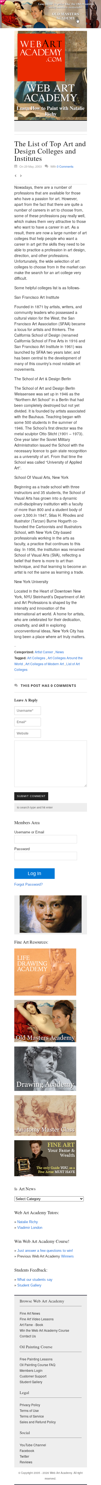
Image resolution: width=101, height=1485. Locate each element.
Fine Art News (30, 1313)
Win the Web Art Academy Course (44, 1330)
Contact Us (28, 1336)
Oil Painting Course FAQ (37, 1364)
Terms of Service (32, 1416)
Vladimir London (29, 1228)
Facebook (27, 1450)
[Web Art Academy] (39, 79)
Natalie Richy (27, 1222)
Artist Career (44, 651)
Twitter (24, 1456)
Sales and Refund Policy (38, 1421)
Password (22, 849)
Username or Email (29, 832)
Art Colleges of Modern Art (44, 663)
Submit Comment (31, 796)
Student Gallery (29, 1285)
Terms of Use (29, 1410)
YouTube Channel (33, 1444)
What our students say (35, 1280)
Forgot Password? (28, 884)
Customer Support (33, 1376)
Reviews (26, 1462)
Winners (67, 1256)
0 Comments (65, 166)
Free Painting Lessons (36, 1359)
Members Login (31, 1370)
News (59, 651)
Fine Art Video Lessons (37, 1319)
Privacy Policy (30, 1404)
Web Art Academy (51, 91)
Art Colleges (36, 657)
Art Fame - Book (31, 1324)
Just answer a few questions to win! (45, 1251)
